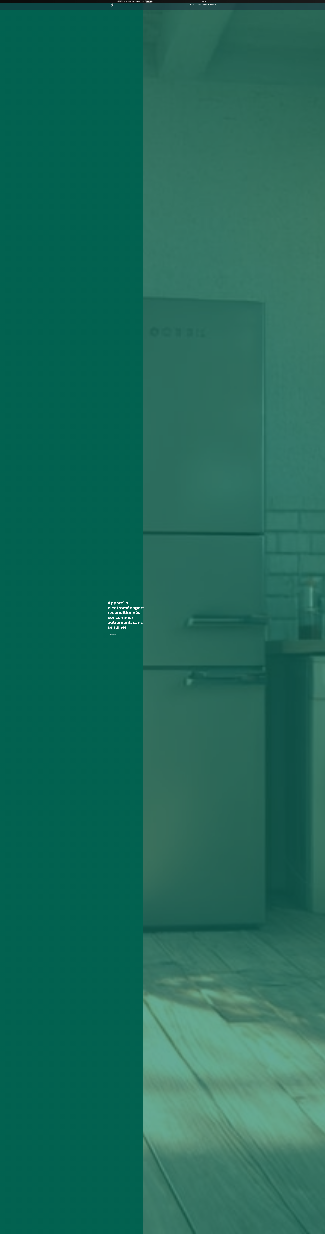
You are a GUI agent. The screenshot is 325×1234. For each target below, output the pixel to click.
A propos (192, 4)
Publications (212, 4)
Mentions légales (202, 4)
